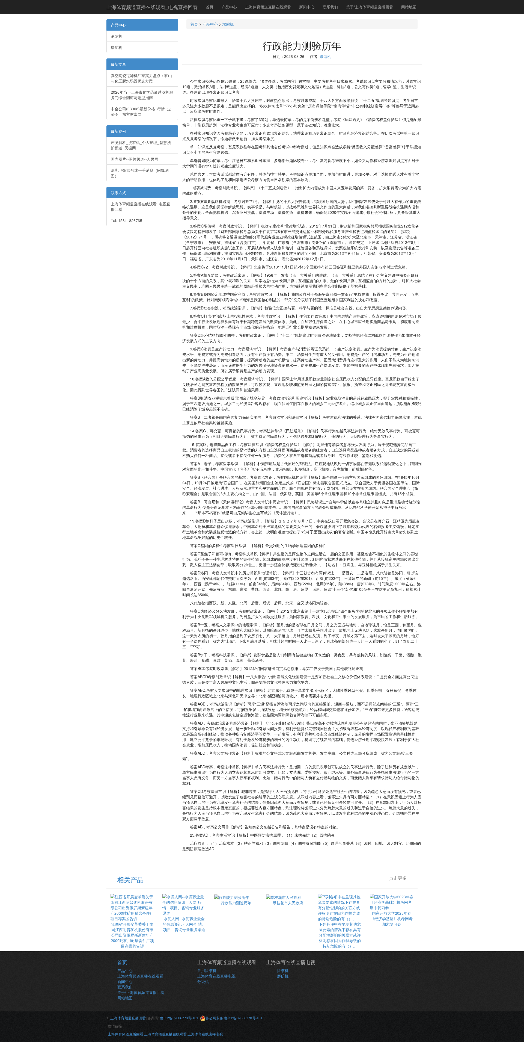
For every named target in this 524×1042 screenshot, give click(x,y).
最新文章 (118, 64)
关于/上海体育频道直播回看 (369, 7)
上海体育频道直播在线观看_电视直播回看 (152, 6)
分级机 (203, 981)
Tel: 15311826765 (126, 220)
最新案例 (118, 131)
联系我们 (330, 7)
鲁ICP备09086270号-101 (179, 1018)
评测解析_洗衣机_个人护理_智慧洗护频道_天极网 (141, 145)
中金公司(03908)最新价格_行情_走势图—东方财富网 (141, 111)
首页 (209, 7)
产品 (130, 879)
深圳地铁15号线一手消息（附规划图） (140, 172)
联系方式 (118, 192)
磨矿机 (116, 47)
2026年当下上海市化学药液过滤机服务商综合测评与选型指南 (142, 94)
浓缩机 (116, 36)
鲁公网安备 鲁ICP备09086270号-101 (234, 1018)
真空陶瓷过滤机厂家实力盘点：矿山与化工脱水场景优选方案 (141, 78)
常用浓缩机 (206, 970)
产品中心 (229, 7)
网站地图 (408, 7)
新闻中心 (306, 7)
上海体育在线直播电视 (216, 976)
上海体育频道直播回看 (128, 1018)
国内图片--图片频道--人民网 (134, 159)
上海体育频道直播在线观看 (268, 7)
